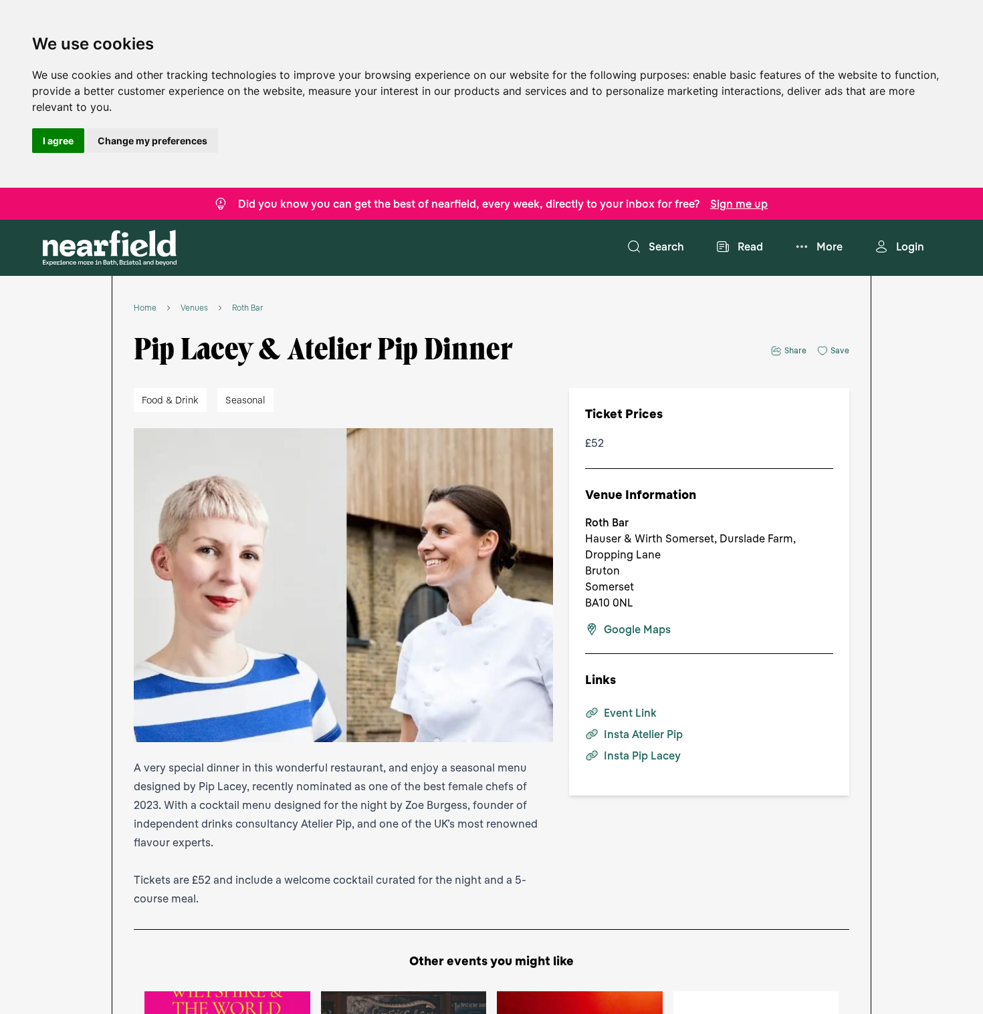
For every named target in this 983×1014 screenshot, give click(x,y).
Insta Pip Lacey (642, 755)
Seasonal (245, 399)
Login (910, 246)
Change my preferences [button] (152, 140)
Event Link (630, 712)
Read (750, 246)
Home (145, 308)
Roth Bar (247, 308)
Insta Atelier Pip (643, 734)
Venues (194, 308)
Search (666, 246)
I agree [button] (58, 140)
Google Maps (637, 629)
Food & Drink (170, 399)
